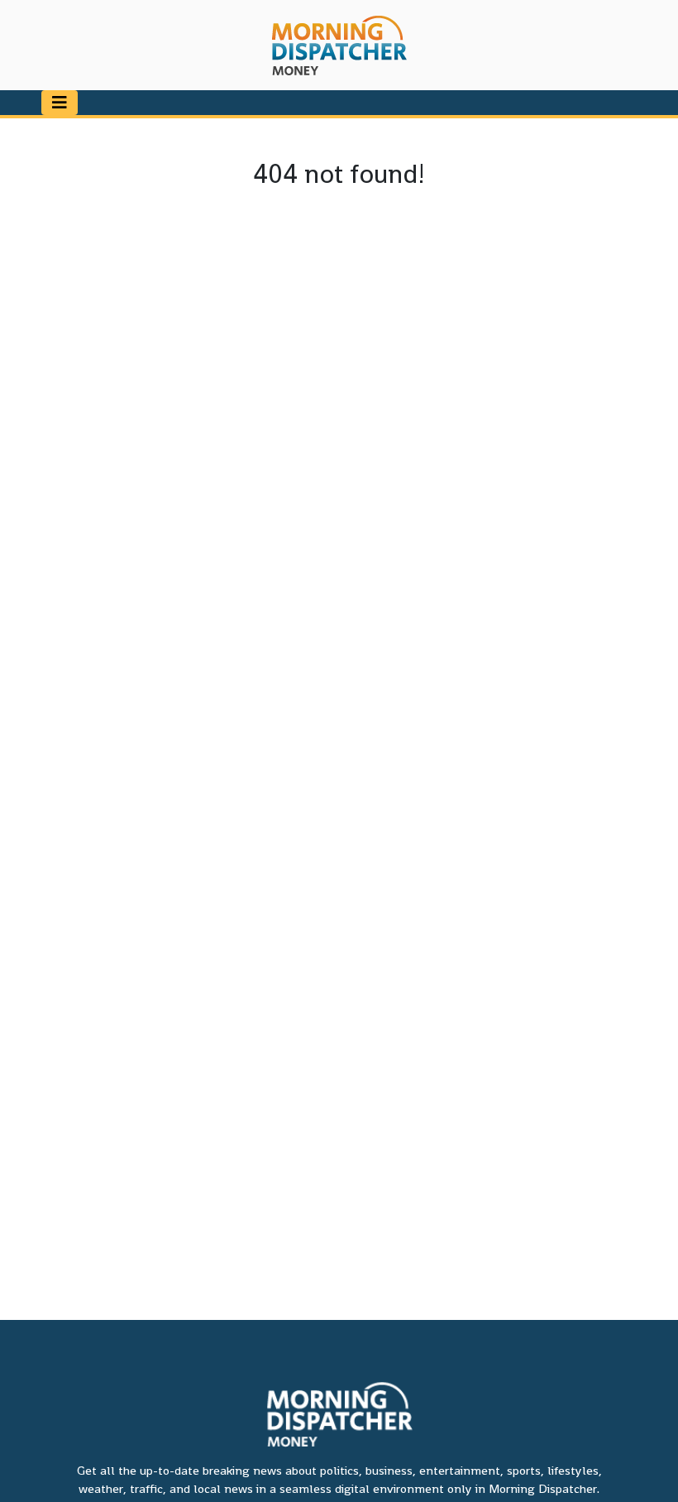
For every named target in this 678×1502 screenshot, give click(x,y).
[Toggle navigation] (59, 102)
